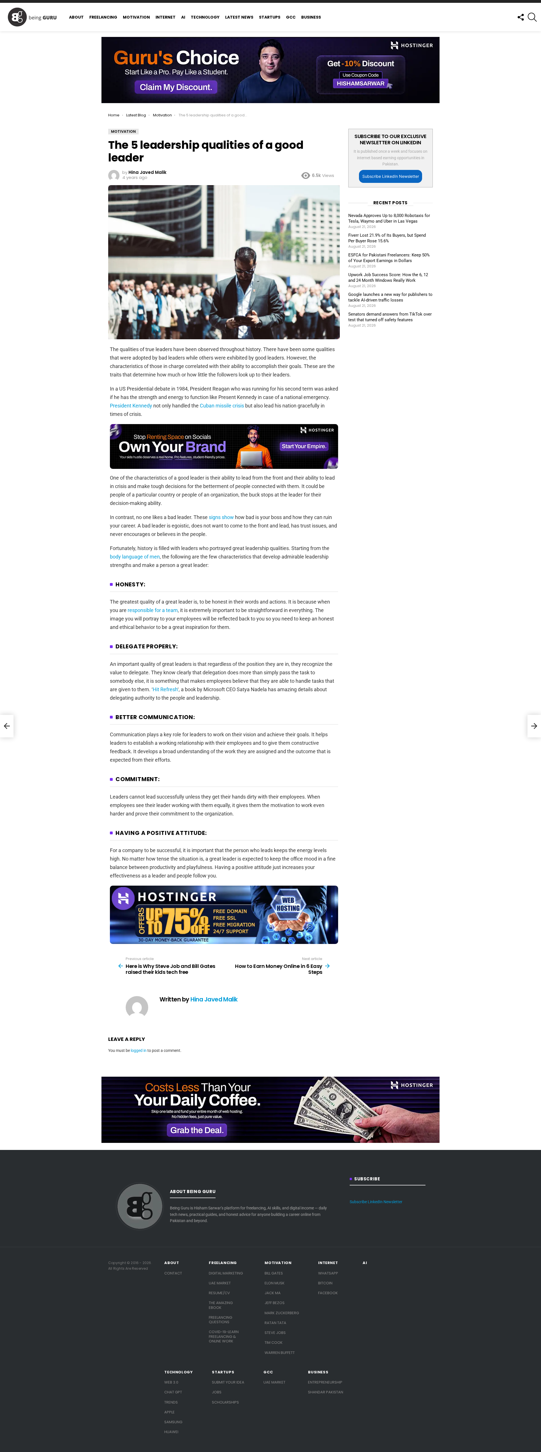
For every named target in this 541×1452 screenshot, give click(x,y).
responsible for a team (153, 610)
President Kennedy (131, 406)
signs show (221, 517)
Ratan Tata (275, 1322)
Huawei (171, 1432)
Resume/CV (219, 1293)
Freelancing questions (220, 1320)
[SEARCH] (532, 17)
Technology (205, 17)
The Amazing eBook (221, 1305)
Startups (269, 17)
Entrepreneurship (325, 1382)
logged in (139, 1050)
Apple (169, 1412)
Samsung (173, 1422)
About (76, 17)
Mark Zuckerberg (282, 1313)
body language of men (135, 557)
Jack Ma (273, 1293)
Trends (171, 1402)
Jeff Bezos (275, 1302)
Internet (166, 17)
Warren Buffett (280, 1352)
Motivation (136, 17)
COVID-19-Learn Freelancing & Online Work (224, 1336)
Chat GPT (173, 1392)
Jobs (216, 1392)
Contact (173, 1273)
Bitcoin (325, 1283)
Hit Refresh (165, 689)
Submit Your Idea (228, 1382)
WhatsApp (328, 1273)
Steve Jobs (275, 1332)
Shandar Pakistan (325, 1392)
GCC (291, 17)
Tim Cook (274, 1342)
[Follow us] (520, 17)
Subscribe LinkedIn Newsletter (390, 176)
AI (183, 17)
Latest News (239, 17)
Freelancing (103, 17)
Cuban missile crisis (222, 406)
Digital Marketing (226, 1273)
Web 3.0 (171, 1382)
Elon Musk (275, 1283)
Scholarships (225, 1402)
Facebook (328, 1293)
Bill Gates (274, 1273)
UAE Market (220, 1283)
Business (311, 17)
